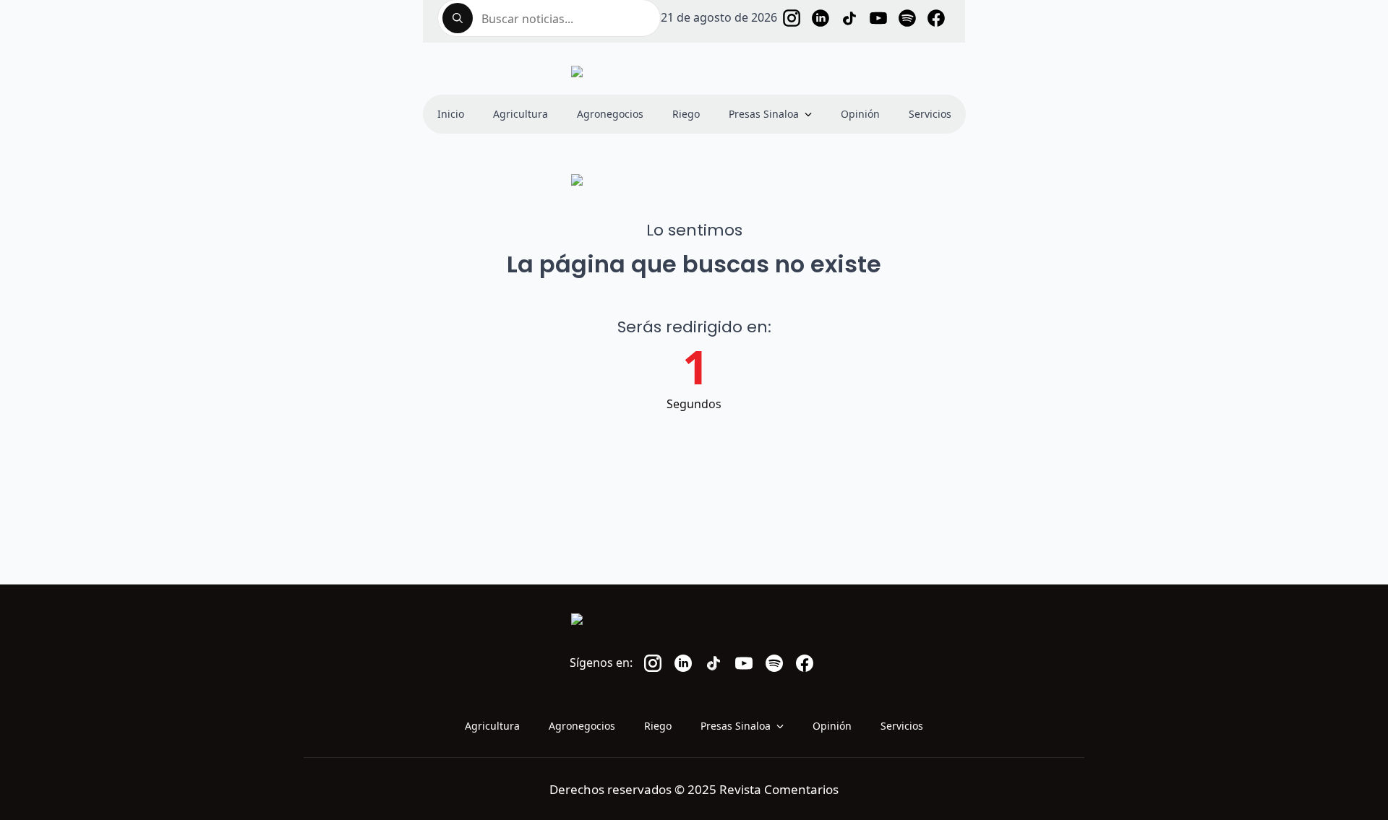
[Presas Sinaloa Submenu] (812, 114)
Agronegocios (610, 114)
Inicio (450, 114)
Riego (686, 114)
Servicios (930, 114)
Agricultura (520, 114)
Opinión (860, 114)
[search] (457, 18)
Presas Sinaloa (764, 114)
